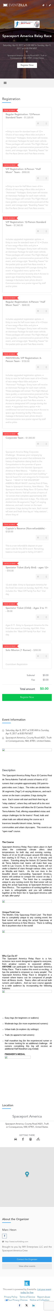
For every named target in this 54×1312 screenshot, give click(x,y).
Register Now (27, 65)
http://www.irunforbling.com (16, 1242)
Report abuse (43, 1297)
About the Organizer (15, 1219)
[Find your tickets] (43, 5)
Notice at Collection (39, 1300)
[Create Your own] (50, 5)
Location (7, 1105)
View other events (27, 1266)
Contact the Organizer (27, 1259)
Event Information (13, 719)
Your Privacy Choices (18, 1300)
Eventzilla (15, 5)
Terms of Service (27, 1297)
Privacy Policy (10, 1297)
